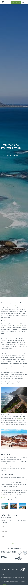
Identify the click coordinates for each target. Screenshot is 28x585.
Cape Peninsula (14, 306)
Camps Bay (18, 325)
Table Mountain (19, 418)
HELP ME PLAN (16, 2)
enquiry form (11, 583)
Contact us (3, 498)
